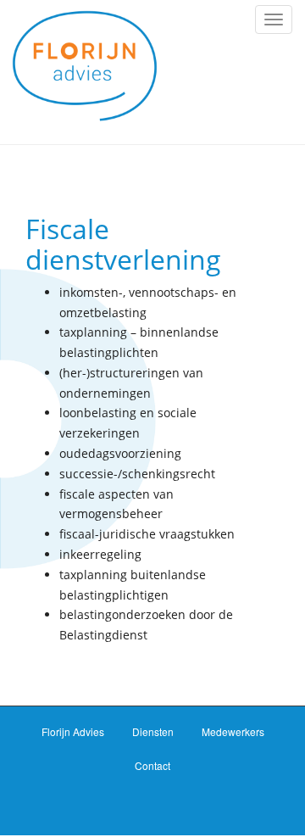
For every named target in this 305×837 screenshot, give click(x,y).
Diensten (153, 731)
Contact (152, 765)
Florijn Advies (73, 731)
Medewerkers (233, 731)
